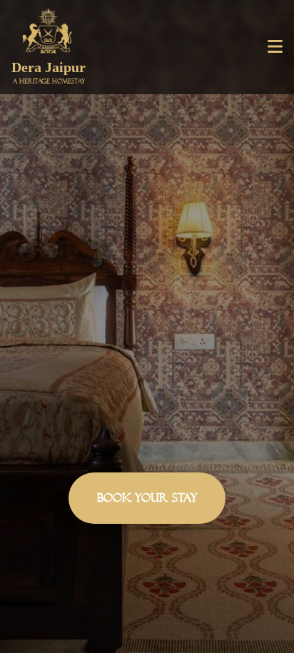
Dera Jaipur (48, 72)
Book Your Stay (147, 498)
